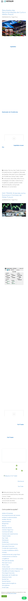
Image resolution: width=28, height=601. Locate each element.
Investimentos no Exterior (9, 556)
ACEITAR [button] (4, 596)
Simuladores (6, 585)
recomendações (7, 184)
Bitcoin (4, 525)
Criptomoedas (6, 536)
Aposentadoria (6, 521)
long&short (5, 182)
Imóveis (4, 552)
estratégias (5, 180)
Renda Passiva (6, 581)
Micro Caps (5, 564)
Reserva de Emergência (9, 583)
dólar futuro (20, 178)
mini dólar (20, 498)
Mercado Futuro (14, 174)
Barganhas (5, 523)
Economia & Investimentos (10, 494)
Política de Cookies (12, 593)
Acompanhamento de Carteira (11, 515)
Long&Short (15, 172)
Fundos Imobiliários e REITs (10, 550)
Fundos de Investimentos (9, 548)
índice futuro (19, 180)
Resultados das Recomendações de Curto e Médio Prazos (14, 12)
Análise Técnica (8, 170)
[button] (2, 1)
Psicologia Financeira (8, 573)
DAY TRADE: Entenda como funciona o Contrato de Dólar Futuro (14, 195)
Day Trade (16, 170)
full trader (12, 180)
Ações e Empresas (7, 513)
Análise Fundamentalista (9, 517)
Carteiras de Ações (7, 531)
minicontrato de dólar (8, 500)
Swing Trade (15, 176)
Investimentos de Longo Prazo (11, 554)
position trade (18, 182)
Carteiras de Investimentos (10, 534)
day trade (13, 178)
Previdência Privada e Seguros (11, 571)
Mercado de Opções (8, 560)
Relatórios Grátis (7, 577)
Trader (21, 176)
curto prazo (7, 178)
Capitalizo (13, 46)
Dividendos (5, 542)
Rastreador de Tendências (10, 575)
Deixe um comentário (10, 186)
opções (11, 182)
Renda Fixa (5, 579)
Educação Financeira (8, 546)
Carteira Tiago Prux (7, 529)
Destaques (5, 540)
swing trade (15, 184)
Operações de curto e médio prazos (12, 569)
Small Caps (5, 587)
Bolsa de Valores (8, 492)
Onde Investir (6, 567)
